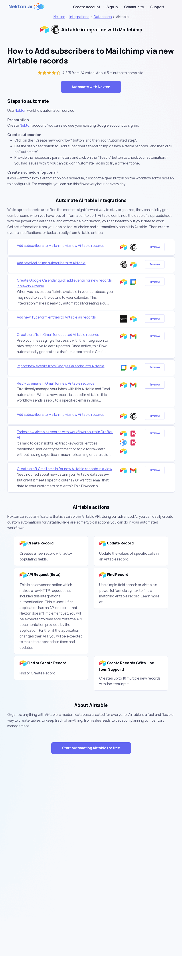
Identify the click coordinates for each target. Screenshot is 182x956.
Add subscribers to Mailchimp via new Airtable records (60, 245)
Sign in (112, 6)
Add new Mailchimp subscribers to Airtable (51, 262)
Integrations (79, 16)
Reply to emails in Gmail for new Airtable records (55, 383)
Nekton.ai (20, 6)
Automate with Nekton (91, 86)
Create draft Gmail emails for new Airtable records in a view (64, 468)
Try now (154, 247)
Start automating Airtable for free (91, 747)
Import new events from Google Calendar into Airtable (60, 365)
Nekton (59, 16)
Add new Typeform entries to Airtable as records (56, 317)
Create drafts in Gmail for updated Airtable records (58, 334)
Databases (103, 16)
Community (134, 6)
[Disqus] (91, 836)
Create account (86, 6)
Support (157, 6)
